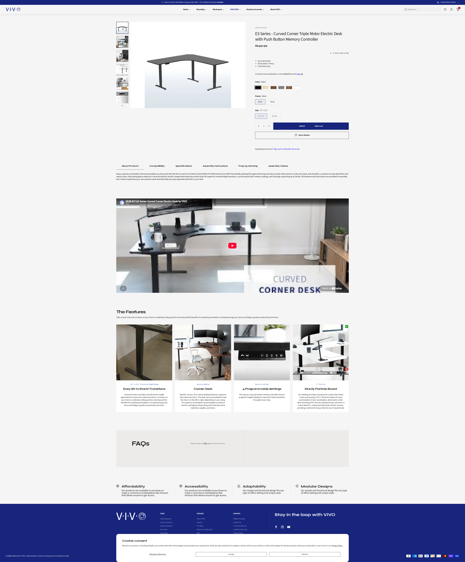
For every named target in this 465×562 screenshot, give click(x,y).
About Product (130, 166)
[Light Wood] (266, 87)
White (272, 102)
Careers (199, 522)
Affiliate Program (239, 519)
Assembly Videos (278, 166)
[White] (297, 87)
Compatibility (157, 166)
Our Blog (200, 526)
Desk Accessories (166, 526)
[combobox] (448, 2)
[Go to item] (122, 28)
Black (260, 102)
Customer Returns (239, 526)
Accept (231, 554)
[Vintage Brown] (289, 87)
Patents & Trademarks (205, 530)
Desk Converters (166, 522)
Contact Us (237, 522)
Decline (305, 554)
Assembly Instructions (215, 166)
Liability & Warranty (240, 530)
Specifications (184, 166)
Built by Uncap (63, 556)
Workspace (164, 533)
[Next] (239, 65)
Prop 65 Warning (248, 166)
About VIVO (201, 519)
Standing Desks (165, 519)
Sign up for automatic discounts (287, 149)
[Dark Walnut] (273, 87)
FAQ (205, 443)
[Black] (258, 87)
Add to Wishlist (304, 135)
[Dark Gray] (281, 87)
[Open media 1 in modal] (187, 65)
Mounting (163, 530)
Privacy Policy (337, 545)
